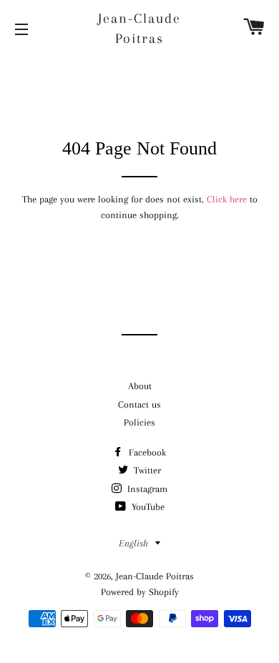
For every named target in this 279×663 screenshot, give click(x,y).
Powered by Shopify (140, 591)
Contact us (139, 404)
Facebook (146, 452)
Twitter (146, 470)
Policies (139, 422)
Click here (227, 199)
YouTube (147, 506)
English (133, 543)
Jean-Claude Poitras (139, 28)
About (140, 385)
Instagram (145, 488)
